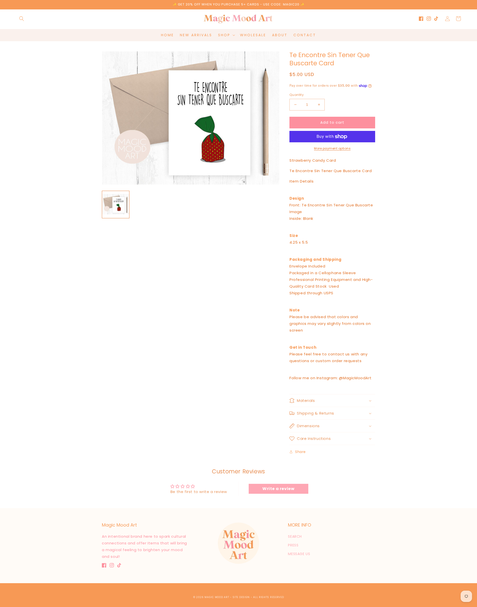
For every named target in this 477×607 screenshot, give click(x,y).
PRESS (293, 545)
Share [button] (300, 451)
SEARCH (295, 536)
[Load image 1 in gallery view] (115, 204)
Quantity (296, 94)
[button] (21, 18)
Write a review (278, 489)
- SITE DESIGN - (241, 597)
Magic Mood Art (216, 597)
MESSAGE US (299, 553)
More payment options (332, 148)
